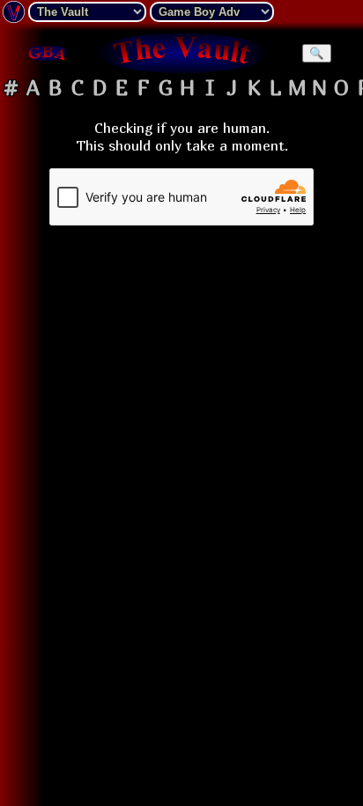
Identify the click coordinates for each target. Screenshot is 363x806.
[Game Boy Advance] (46, 53)
